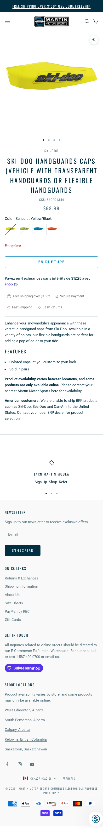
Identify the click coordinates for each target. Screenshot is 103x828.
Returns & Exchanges (21, 578)
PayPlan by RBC (17, 611)
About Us (12, 595)
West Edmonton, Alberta (24, 710)
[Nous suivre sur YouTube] (32, 764)
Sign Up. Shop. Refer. (51, 482)
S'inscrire (23, 550)
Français (69, 778)
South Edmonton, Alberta (25, 720)
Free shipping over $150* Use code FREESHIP (51, 6)
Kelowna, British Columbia (26, 739)
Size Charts (14, 603)
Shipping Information (21, 586)
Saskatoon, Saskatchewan (26, 749)
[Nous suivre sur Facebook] (7, 764)
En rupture (51, 262)
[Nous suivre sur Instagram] (19, 764)
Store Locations (20, 684)
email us (52, 657)
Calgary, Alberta (17, 729)
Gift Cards (13, 620)
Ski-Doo (51, 150)
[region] (51, 472)
